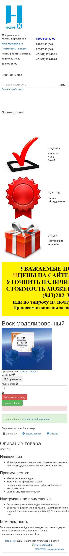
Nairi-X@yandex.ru (12, 43)
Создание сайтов (49, 549)
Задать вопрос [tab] (33, 433)
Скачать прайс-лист (12, 89)
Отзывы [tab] (53, 433)
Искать (61, 84)
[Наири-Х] (34, 16)
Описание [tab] (11, 433)
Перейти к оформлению (36, 418)
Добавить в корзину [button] (14, 397)
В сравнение (13, 379)
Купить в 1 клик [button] (12, 403)
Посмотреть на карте (14, 48)
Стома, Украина (28, 371)
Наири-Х (10, 540)
